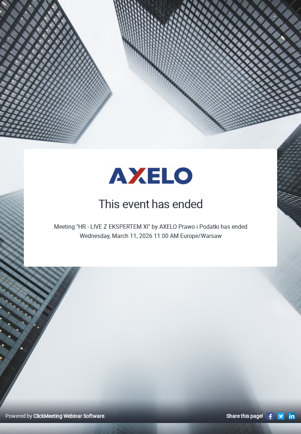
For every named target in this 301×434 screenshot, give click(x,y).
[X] (280, 415)
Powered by (55, 415)
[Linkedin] (291, 415)
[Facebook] (269, 415)
